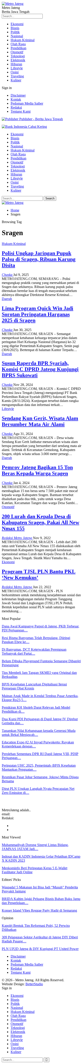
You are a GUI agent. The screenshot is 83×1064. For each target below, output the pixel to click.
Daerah (7, 299)
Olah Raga (18, 44)
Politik (15, 32)
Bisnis (15, 28)
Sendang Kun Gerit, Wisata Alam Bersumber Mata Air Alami (40, 421)
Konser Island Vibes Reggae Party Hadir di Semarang (39, 910)
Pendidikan (18, 48)
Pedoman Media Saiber (27, 103)
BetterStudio (34, 984)
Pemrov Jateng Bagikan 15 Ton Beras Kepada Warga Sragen (37, 470)
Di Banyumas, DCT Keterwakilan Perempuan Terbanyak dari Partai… (34, 651)
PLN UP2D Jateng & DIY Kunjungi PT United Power (40, 949)
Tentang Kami (21, 111)
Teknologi (18, 56)
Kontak (16, 99)
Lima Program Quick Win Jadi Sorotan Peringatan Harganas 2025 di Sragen (37, 314)
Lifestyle (17, 68)
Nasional (17, 36)
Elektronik (18, 60)
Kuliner (16, 80)
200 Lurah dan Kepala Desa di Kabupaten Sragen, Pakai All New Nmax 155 (40, 522)
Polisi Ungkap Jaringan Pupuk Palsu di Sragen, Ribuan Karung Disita (38, 259)
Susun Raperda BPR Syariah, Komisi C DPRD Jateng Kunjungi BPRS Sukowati (40, 369)
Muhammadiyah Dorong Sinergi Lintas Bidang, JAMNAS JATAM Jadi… (35, 847)
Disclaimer (18, 95)
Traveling (17, 76)
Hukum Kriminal (23, 40)
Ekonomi (17, 24)
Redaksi (16, 107)
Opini (15, 72)
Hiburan (16, 64)
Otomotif (17, 52)
